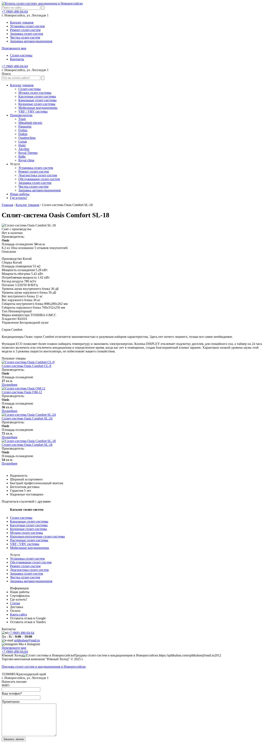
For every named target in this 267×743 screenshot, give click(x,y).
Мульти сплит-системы (26, 532)
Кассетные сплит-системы (29, 525)
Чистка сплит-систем (25, 37)
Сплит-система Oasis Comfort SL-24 (27, 418)
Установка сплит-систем (27, 26)
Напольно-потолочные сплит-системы (37, 536)
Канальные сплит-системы (29, 521)
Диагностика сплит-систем (29, 570)
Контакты (17, 59)
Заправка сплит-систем (26, 33)
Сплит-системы (21, 55)
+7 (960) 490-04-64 (15, 11)
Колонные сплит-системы (28, 529)
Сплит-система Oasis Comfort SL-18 (27, 444)
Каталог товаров (22, 22)
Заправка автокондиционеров (31, 41)
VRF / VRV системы (24, 544)
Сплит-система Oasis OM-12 (22, 392)
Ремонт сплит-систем (25, 30)
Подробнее (9, 384)
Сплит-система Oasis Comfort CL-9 (26, 366)
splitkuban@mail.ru (27, 640)
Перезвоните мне (14, 48)
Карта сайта (18, 614)
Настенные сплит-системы (29, 540)
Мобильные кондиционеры (29, 547)
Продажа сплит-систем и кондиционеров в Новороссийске (44, 666)
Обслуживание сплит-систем (31, 562)
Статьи (15, 603)
